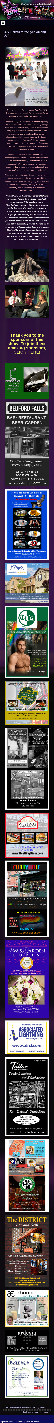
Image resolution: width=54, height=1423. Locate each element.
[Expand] (2, 23)
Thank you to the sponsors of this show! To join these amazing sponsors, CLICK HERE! (27, 343)
